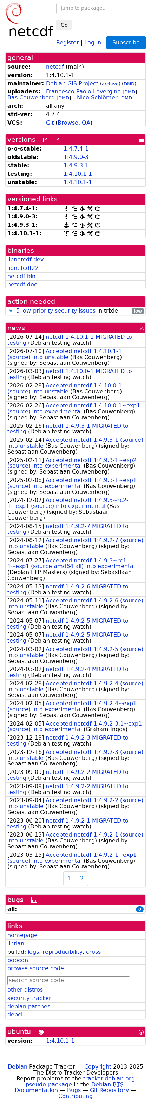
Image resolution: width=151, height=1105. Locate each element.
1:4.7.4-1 (76, 148)
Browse (68, 122)
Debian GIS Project (72, 83)
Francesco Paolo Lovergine (83, 91)
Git (50, 122)
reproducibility (62, 952)
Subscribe (126, 42)
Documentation (36, 1090)
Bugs (74, 1090)
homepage (22, 935)
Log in (92, 42)
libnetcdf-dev (25, 259)
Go (64, 25)
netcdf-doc (22, 284)
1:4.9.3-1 (76, 165)
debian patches (28, 1006)
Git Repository (109, 1090)
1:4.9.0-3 (76, 157)
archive (110, 83)
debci (14, 1014)
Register (67, 42)
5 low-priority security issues (56, 310)
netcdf (55, 66)
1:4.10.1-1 (78, 173)
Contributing (75, 1096)
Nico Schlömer (97, 97)
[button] (11, 310)
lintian (15, 943)
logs (33, 952)
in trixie (79, 311)
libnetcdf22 (23, 268)
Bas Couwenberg (31, 97)
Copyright (97, 1066)
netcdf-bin (21, 276)
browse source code (35, 968)
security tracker (29, 998)
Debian (17, 1066)
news (16, 328)
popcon (17, 960)
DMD (129, 83)
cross (93, 952)
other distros (25, 989)
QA (86, 122)
